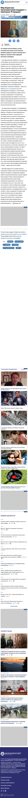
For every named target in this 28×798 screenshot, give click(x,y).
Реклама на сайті (5, 780)
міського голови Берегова (11, 88)
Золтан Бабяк (19, 241)
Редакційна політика (6, 785)
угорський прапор (8, 248)
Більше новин (14, 606)
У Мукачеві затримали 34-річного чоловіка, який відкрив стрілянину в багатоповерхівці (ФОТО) (13, 653)
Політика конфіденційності (7, 782)
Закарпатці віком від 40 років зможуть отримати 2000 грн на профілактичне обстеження (12, 699)
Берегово (10, 241)
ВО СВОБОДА (6, 244)
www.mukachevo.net (20, 765)
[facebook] (1, 791)
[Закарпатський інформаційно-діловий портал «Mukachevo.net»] (10, 2)
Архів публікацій (5, 788)
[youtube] (5, 791)
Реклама (14, 17)
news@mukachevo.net (6, 777)
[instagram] (3, 791)
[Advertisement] (14, 216)
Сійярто (18, 248)
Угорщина (15, 244)
